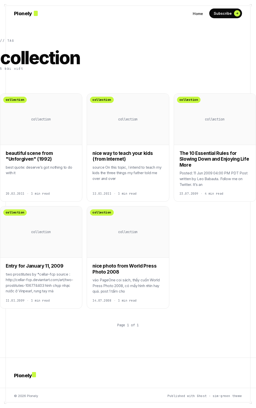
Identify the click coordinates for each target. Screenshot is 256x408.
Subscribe (223, 13)
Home (198, 13)
